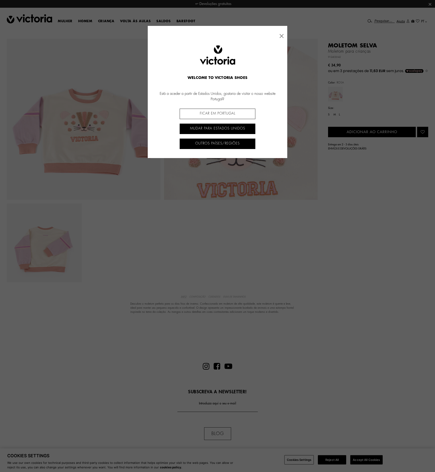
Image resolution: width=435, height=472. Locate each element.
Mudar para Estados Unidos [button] (217, 128)
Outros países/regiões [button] (217, 143)
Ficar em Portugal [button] (217, 113)
